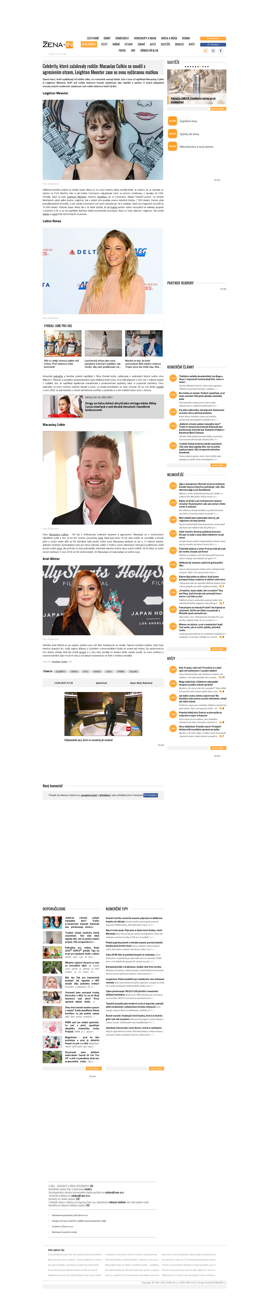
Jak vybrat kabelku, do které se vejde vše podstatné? (73, 1265)
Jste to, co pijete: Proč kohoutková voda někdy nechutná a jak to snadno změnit (133, 1275)
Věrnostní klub (149, 50)
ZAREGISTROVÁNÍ (89, 795)
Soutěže (165, 44)
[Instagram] (213, 51)
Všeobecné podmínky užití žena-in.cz (70, 1215)
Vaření (116, 44)
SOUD (108, 671)
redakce (88, 1189)
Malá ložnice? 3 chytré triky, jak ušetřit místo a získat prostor (190, 1275)
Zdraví (141, 44)
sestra (82, 652)
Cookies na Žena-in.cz (62, 1226)
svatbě (160, 387)
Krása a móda (169, 38)
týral (100, 538)
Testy (104, 44)
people (64, 661)
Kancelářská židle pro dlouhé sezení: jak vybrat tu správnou (133, 1270)
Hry (133, 50)
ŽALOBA (133, 671)
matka (114, 207)
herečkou (102, 197)
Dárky (107, 38)
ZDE (91, 1186)
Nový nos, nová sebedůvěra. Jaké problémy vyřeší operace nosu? (190, 1254)
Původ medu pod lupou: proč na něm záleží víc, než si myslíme (190, 1270)
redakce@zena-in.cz (114, 1192)
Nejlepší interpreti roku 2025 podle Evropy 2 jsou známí (74, 1275)
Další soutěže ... (218, 108)
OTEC (85, 671)
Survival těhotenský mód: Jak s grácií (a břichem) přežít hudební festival (76, 1254)
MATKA (74, 671)
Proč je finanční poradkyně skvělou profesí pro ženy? (73, 1270)
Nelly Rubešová (144, 683)
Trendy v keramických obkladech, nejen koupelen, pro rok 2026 (190, 1265)
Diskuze (179, 44)
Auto (153, 44)
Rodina (186, 38)
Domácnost (122, 38)
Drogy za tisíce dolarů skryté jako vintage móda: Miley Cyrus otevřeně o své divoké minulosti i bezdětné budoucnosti (120, 406)
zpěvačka (58, 376)
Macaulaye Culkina (58, 534)
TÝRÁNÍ (120, 671)
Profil (122, 50)
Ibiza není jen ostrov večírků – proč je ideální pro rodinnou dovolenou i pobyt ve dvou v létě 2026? (76, 1259)
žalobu (46, 214)
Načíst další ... (93, 1068)
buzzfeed (56, 661)
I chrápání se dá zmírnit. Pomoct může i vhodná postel (131, 1254)
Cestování (93, 38)
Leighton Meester (76, 197)
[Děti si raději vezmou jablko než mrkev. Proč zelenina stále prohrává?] (63, 343)
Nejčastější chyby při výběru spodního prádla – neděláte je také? (133, 1265)
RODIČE (97, 671)
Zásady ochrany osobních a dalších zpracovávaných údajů (79, 1221)
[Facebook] (220, 51)
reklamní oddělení (117, 1202)
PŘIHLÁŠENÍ (104, 795)
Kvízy (192, 44)
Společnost (89, 44)
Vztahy (129, 44)
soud (54, 214)
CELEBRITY (60, 671)
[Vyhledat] (205, 51)
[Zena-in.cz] (60, 45)
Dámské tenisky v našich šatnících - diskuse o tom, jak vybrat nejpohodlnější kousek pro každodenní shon (133, 1259)
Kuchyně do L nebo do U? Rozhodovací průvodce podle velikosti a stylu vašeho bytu (190, 1259)
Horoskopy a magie (145, 38)
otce (59, 548)
